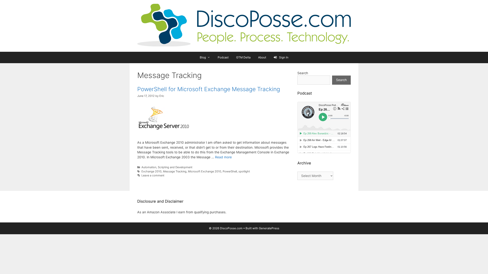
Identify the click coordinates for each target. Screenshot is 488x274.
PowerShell (230, 171)
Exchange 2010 (151, 171)
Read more (223, 157)
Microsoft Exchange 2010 (204, 171)
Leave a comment (152, 175)
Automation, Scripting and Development (166, 167)
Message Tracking (174, 171)
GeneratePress (269, 228)
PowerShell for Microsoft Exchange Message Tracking (208, 89)
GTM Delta (243, 57)
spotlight (244, 171)
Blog (203, 57)
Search (302, 73)
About (262, 57)
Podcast (223, 57)
